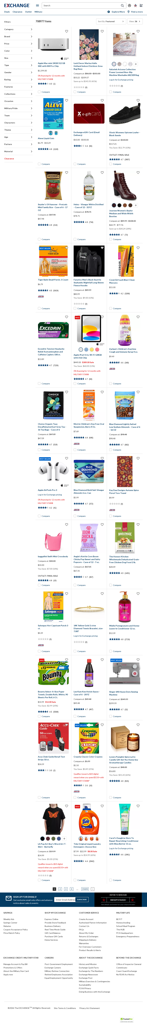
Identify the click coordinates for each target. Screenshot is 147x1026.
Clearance (17, 11)
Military (38, 11)
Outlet (28, 11)
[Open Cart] (141, 5)
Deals (7, 11)
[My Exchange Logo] (20, 5)
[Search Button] (122, 5)
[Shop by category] (38, 5)
